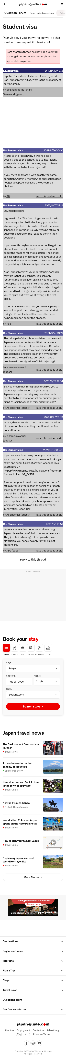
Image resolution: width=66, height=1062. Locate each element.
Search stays (31, 706)
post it (29, 42)
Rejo (9, 323)
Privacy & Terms (41, 1034)
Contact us (38, 1030)
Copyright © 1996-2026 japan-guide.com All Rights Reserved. (33, 1052)
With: (9, 688)
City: (8, 662)
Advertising (53, 1030)
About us (9, 1030)
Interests (8, 961)
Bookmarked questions (42, 13)
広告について (23, 1034)
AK (8, 196)
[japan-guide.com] (33, 4)
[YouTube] (39, 1043)
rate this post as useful (49, 196)
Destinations (10, 941)
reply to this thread (33, 559)
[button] (62, 941)
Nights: (37, 675)
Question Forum (12, 1000)
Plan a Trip (9, 970)
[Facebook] (26, 1043)
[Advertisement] (33, 122)
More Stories (31, 877)
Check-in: (11, 675)
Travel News (10, 990)
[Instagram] (33, 1043)
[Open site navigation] (62, 4)
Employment (23, 1030)
